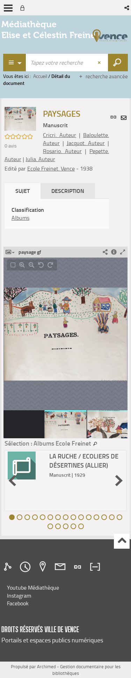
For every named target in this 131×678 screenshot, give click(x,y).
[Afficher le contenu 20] (81, 526)
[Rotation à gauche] (41, 265)
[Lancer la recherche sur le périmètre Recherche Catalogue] (118, 62)
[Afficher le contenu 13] (104, 517)
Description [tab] (67, 191)
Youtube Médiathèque (33, 587)
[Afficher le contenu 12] (96, 517)
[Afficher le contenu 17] (58, 526)
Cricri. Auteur (59, 135)
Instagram (19, 595)
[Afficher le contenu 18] (65, 526)
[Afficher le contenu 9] (73, 517)
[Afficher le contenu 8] (65, 517)
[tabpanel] (57, 214)
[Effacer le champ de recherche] (100, 62)
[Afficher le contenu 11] (89, 517)
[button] (127, 7)
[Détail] (114, 252)
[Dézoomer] (31, 265)
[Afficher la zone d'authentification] (23, 7)
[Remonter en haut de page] (122, 541)
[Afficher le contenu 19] (73, 526)
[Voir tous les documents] (95, 444)
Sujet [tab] (22, 191)
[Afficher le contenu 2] (19, 517)
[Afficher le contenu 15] (119, 517)
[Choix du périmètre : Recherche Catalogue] (14, 62)
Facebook (18, 603)
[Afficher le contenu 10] (81, 517)
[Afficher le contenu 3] (27, 517)
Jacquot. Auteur (86, 143)
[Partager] (105, 252)
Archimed (46, 666)
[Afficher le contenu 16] (50, 526)
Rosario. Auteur (62, 151)
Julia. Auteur (40, 159)
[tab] (8, 567)
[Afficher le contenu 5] (42, 517)
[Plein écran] (122, 252)
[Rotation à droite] (50, 265)
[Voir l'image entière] (13, 265)
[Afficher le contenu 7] (58, 517)
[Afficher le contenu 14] (112, 517)
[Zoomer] (22, 265)
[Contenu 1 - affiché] (12, 517)
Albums (20, 218)
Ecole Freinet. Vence (51, 168)
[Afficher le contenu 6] (50, 517)
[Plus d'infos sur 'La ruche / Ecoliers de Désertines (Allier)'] (26, 465)
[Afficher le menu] (8, 8)
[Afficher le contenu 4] (35, 517)
